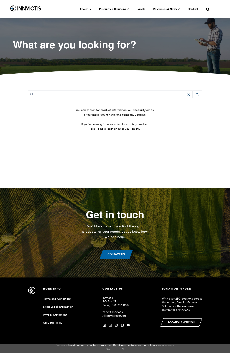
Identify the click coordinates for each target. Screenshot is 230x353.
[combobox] (110, 94)
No (123, 349)
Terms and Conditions (57, 299)
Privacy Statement (55, 315)
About (84, 9)
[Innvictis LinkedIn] (122, 326)
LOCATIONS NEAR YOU (181, 322)
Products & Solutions (113, 9)
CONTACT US (116, 254)
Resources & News (165, 9)
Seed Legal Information (58, 307)
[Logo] (25, 9)
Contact (193, 9)
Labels (141, 9)
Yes (108, 349)
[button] (188, 94)
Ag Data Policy (52, 323)
